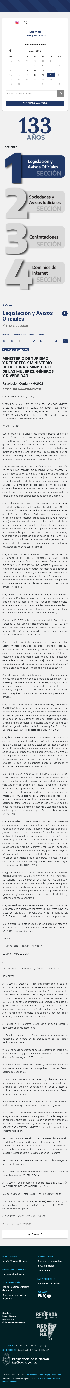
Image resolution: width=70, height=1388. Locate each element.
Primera (5, 334)
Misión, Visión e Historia (14, 1260)
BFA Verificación (45, 1265)
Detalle (41, 334)
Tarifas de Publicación (13, 1273)
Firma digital (44, 1270)
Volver (8, 305)
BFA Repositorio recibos (49, 1260)
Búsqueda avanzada (35, 103)
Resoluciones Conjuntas (23, 334)
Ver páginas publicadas (15, 349)
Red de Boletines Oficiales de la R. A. (15, 1288)
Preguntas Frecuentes (48, 1283)
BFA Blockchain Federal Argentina (14, 1296)
